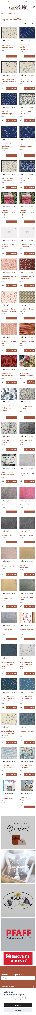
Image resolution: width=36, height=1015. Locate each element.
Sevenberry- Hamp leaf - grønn (26, 311)
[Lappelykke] (18, 8)
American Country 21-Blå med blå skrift (8, 665)
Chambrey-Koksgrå (26, 536)
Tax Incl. (17, 2)
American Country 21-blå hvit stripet (8, 767)
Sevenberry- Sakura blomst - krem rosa (9, 311)
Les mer (3, 56)
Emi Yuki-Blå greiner (24, 180)
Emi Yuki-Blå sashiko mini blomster (6, 147)
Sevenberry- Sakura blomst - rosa (9, 279)
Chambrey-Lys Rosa (8, 567)
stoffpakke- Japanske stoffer (26, 375)
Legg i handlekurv (31, 383)
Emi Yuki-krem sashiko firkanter (25, 81)
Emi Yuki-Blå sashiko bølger (6, 114)
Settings (18, 1010)
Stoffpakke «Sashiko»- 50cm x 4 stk (8, 214)
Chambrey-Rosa (25, 506)
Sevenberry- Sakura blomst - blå (9, 246)
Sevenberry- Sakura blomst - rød (27, 279)
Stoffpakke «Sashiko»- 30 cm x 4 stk (26, 214)
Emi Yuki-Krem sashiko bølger (7, 180)
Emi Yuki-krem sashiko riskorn (7, 47)
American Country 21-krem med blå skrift (26, 665)
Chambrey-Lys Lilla (26, 474)
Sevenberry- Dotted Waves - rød (9, 375)
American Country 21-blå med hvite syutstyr (26, 699)
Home (3, 14)
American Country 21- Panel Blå (26, 767)
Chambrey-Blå (6, 536)
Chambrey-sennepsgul (23, 567)
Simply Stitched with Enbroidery (7, 474)
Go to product (9, 794)
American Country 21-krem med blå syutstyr (8, 734)
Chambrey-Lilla (7, 506)
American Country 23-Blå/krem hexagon (8, 409)
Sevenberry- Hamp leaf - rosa (8, 343)
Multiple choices (27, 370)
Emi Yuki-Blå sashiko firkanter (25, 146)
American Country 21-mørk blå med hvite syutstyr (8, 699)
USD (25, 2)
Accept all (18, 1005)
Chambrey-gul (6, 599)
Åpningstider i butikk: (7, 987)
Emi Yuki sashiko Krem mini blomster (8, 81)
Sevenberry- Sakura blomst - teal (27, 246)
